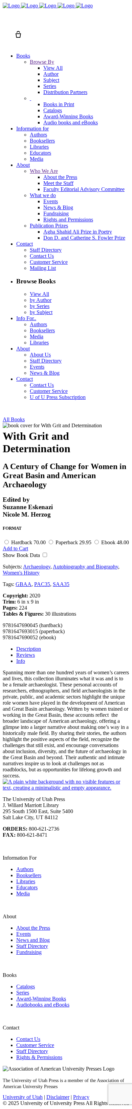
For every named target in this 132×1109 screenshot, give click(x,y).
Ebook (115, 542)
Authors (25, 869)
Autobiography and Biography (85, 566)
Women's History (21, 573)
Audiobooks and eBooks (42, 1005)
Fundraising (29, 952)
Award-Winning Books (41, 999)
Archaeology (36, 566)
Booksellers (28, 875)
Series (22, 992)
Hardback (28, 542)
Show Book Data (22, 555)
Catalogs (25, 986)
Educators (27, 887)
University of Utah (23, 1097)
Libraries (25, 881)
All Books (14, 419)
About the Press (33, 928)
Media (23, 893)
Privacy (81, 1097)
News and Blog (33, 940)
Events (23, 934)
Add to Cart (15, 548)
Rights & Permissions (39, 1057)
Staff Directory (32, 946)
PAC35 (42, 584)
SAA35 (61, 584)
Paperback (73, 542)
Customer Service (35, 1045)
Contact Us (28, 1039)
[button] (6, 22)
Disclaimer (57, 1097)
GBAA (23, 584)
